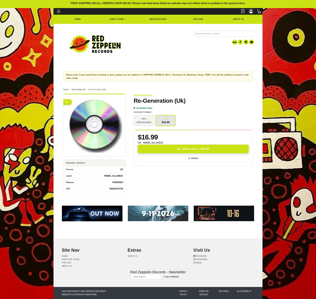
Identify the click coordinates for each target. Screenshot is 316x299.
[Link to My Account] (251, 12)
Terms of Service (204, 293)
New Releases (158, 19)
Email (198, 263)
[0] (259, 12)
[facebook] (240, 42)
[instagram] (246, 42)
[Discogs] (234, 42)
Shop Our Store (70, 259)
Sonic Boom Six (78, 89)
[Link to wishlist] (243, 12)
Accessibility (244, 291)
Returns (224, 291)
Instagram (201, 259)
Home (66, 89)
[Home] (95, 44)
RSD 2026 (198, 19)
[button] (118, 19)
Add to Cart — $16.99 (195, 148)
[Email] (251, 42)
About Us (238, 19)
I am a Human (172, 276)
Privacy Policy (183, 293)
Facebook (201, 256)
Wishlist (194, 158)
